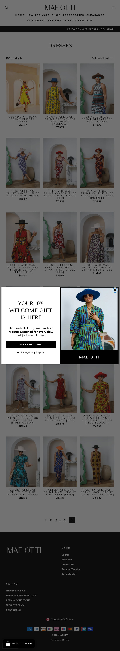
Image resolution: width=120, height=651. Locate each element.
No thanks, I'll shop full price (30, 352)
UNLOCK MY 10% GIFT (31, 344)
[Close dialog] (115, 290)
